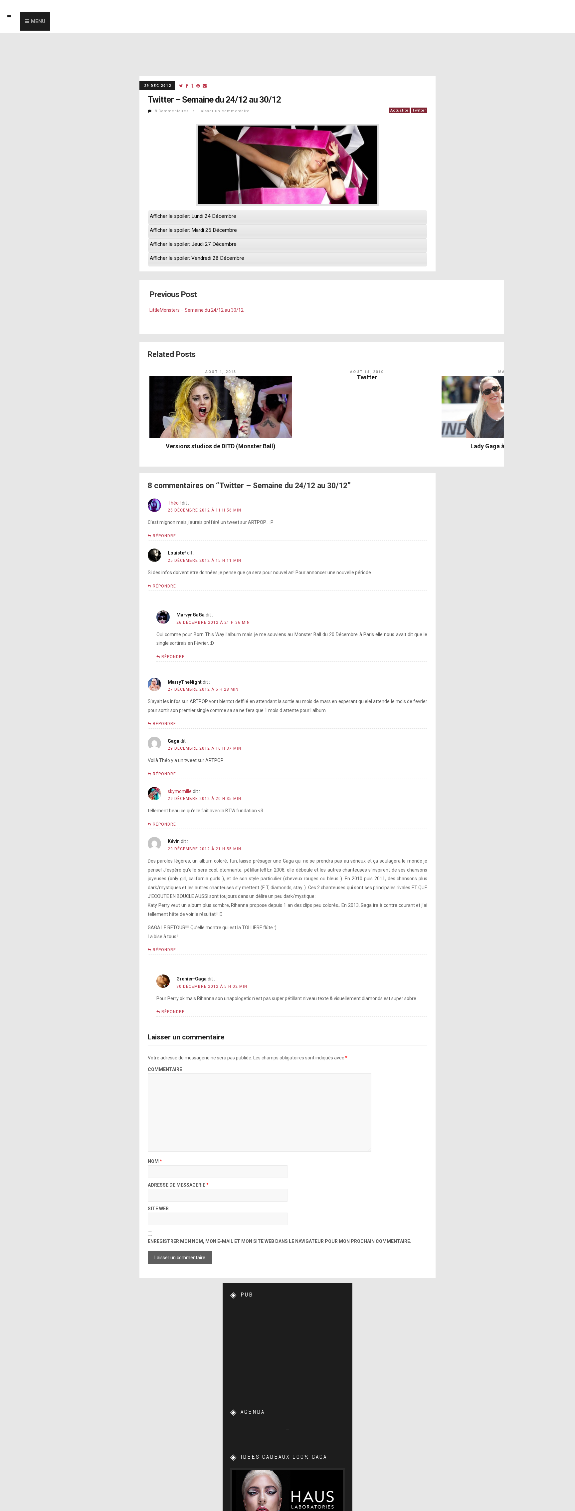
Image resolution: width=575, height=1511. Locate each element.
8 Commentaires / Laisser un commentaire (202, 111)
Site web (158, 1208)
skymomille (180, 791)
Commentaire (165, 1069)
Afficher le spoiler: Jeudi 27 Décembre (193, 244)
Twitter (419, 110)
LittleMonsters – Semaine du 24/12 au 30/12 (196, 310)
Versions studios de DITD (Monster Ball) (221, 446)
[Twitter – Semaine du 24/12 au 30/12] (181, 86)
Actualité (399, 110)
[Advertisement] (287, 1347)
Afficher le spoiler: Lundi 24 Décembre (193, 216)
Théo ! (174, 503)
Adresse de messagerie (178, 1185)
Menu (38, 21)
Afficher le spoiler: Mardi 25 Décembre (193, 230)
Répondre (164, 536)
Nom (155, 1161)
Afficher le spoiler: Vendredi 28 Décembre (197, 258)
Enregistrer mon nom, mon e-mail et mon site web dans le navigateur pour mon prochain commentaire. (279, 1241)
